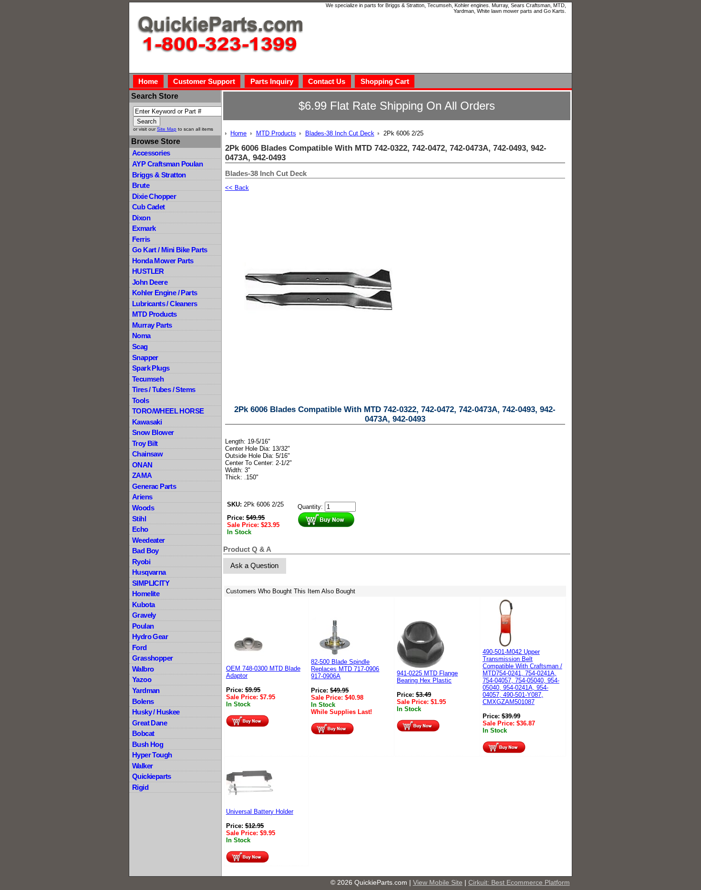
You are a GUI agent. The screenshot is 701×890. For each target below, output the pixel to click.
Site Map (166, 129)
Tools (140, 400)
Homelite (145, 594)
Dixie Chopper (154, 196)
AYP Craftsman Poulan (167, 164)
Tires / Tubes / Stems (163, 389)
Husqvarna (149, 572)
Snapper (145, 357)
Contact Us (326, 81)
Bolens (143, 701)
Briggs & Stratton (159, 175)
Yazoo (141, 679)
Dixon (141, 218)
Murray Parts (152, 325)
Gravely (144, 615)
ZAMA (142, 475)
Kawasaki (147, 422)
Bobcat (143, 733)
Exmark (143, 228)
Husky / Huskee (156, 712)
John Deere (149, 282)
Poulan (143, 626)
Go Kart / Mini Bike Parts (169, 250)
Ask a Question (254, 565)
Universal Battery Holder (259, 811)
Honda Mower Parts (163, 261)
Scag (140, 346)
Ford (139, 647)
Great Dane (149, 723)
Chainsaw (147, 454)
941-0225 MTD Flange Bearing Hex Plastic (427, 677)
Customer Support (204, 81)
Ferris (141, 239)
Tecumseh (148, 379)
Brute (140, 185)
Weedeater (148, 540)
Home (148, 81)
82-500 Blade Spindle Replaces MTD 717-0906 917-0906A (345, 669)
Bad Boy (145, 551)
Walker (142, 766)
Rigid (140, 787)
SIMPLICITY (150, 583)
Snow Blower (153, 432)
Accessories (151, 153)
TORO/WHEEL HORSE (168, 411)
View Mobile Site (438, 882)
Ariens (142, 497)
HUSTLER (148, 271)
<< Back (237, 187)
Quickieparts (151, 776)
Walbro (143, 669)
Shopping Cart (385, 81)
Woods (143, 508)
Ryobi (141, 562)
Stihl (139, 519)
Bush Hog (147, 744)
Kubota (143, 604)
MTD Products (154, 314)
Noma (141, 335)
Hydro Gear (150, 636)
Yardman (146, 690)
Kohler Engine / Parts (164, 293)
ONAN (142, 465)
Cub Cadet (148, 207)
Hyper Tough (152, 755)
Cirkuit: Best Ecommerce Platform (519, 882)
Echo (140, 529)
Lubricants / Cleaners (164, 304)
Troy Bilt (145, 443)
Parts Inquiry (271, 81)
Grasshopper (152, 658)
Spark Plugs (150, 368)
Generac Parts (154, 486)
